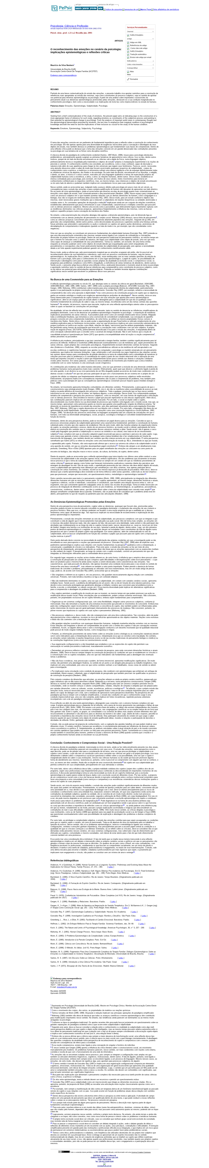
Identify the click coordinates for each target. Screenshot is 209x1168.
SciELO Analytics (136, 35)
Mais (132, 72)
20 (124, 805)
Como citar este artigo (139, 48)
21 (134, 852)
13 (150, 489)
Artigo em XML (135, 42)
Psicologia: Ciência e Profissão (69, 25)
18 (123, 762)
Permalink (134, 79)
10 (117, 445)
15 (126, 544)
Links (110, 867)
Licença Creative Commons (141, 1152)
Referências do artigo (138, 45)
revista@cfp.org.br (104, 1166)
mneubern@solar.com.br (67, 987)
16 (78, 566)
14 (70, 535)
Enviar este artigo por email (140, 57)
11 (64, 462)
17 (124, 688)
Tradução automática (138, 54)
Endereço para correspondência (63, 75)
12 (145, 474)
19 (99, 800)
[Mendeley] (128, 72)
